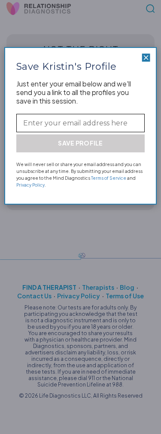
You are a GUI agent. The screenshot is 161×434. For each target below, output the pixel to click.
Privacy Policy (30, 184)
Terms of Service (108, 178)
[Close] (146, 58)
